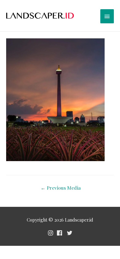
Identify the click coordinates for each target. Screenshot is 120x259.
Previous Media (61, 187)
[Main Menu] (107, 16)
